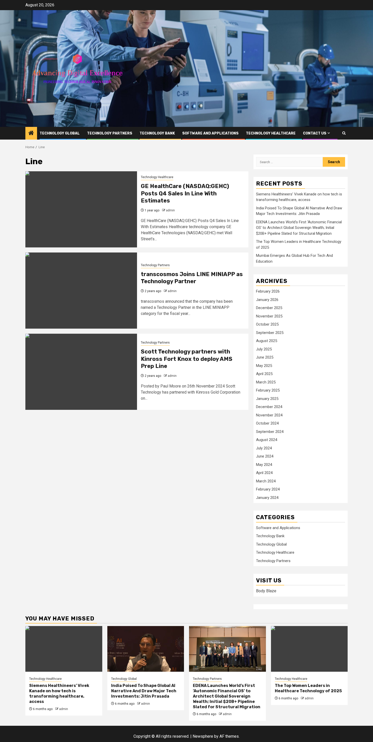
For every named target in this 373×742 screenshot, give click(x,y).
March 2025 (266, 382)
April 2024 (264, 472)
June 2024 (264, 456)
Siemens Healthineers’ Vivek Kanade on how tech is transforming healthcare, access (59, 693)
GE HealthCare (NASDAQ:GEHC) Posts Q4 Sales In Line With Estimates (185, 193)
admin (170, 210)
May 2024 (264, 464)
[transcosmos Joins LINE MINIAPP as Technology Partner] (81, 290)
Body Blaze (266, 590)
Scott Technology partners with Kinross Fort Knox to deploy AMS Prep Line (186, 358)
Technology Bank (157, 133)
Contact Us (314, 133)
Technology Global (60, 133)
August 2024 (266, 439)
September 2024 (269, 431)
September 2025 (269, 332)
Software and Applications (210, 133)
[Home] (31, 133)
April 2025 (264, 374)
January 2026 (267, 299)
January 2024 (267, 497)
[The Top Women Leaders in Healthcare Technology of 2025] (309, 649)
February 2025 (268, 390)
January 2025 (267, 398)
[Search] (344, 133)
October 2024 (267, 423)
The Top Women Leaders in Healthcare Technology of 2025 (308, 688)
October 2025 (267, 324)
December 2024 (269, 406)
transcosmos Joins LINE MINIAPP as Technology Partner (192, 278)
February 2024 (268, 489)
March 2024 (266, 481)
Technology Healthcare (271, 133)
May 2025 (264, 365)
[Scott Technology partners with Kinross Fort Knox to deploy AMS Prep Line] (81, 372)
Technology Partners (109, 133)
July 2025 (264, 349)
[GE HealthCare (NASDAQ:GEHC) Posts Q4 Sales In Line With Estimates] (81, 209)
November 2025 (269, 316)
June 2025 (264, 357)
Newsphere (203, 736)
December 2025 (269, 308)
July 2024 (264, 448)
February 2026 (268, 291)
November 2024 (269, 415)
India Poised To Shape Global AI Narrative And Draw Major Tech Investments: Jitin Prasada (143, 691)
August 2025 (266, 341)
